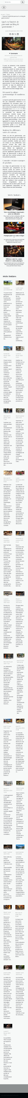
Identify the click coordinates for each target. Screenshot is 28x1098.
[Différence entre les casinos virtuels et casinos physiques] (14, 251)
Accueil (3, 14)
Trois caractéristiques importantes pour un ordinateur (14, 213)
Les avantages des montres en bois (20, 969)
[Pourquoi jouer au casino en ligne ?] (14, 228)
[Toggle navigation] (4, 7)
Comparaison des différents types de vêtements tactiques (8, 658)
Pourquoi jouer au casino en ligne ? (14, 236)
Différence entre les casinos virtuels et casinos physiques (14, 260)
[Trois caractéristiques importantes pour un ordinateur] (14, 204)
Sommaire (14, 53)
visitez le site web (17, 109)
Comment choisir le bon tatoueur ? (8, 968)
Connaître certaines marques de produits (13, 61)
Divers (8, 14)
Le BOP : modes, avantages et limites (20, 908)
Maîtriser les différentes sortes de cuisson (13, 59)
